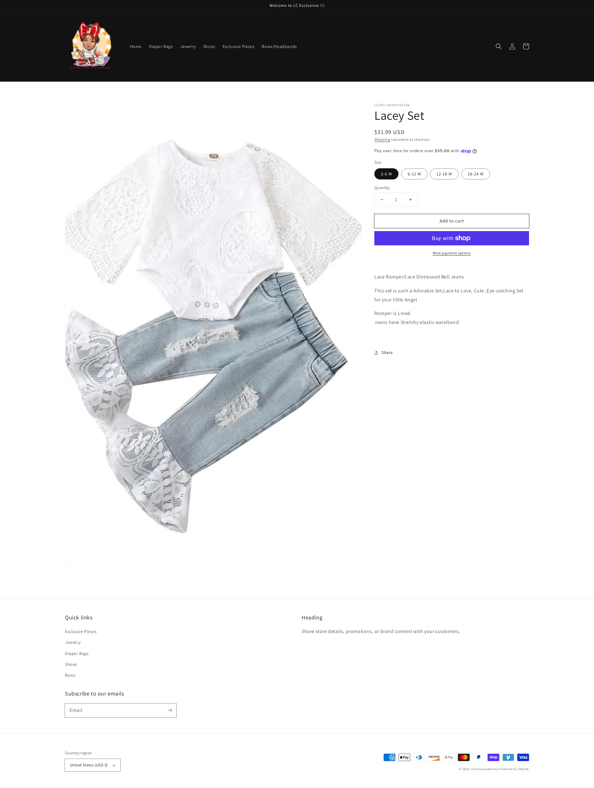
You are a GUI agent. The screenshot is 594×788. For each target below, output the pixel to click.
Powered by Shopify (514, 769)
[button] (499, 46)
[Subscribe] (169, 710)
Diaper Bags (77, 653)
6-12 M (414, 174)
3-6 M (386, 174)
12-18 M (444, 174)
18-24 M (476, 174)
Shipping (382, 139)
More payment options (452, 253)
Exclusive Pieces (81, 631)
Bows (70, 675)
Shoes (71, 664)
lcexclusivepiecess (485, 769)
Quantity (382, 187)
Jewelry (72, 642)
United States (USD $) (89, 765)
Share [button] (387, 352)
